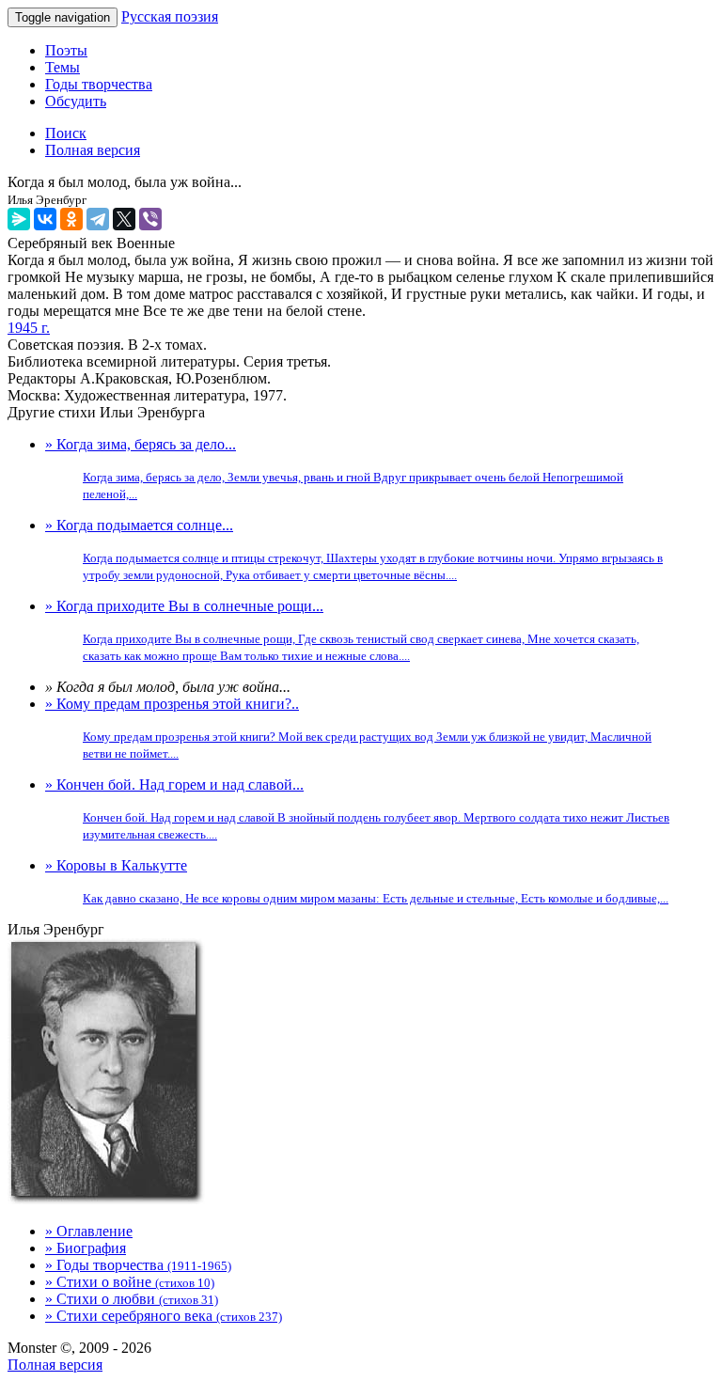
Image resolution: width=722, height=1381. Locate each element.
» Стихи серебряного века (163, 1316)
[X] (124, 219)
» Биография (85, 1248)
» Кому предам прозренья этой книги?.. (348, 728)
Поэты (66, 50)
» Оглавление (89, 1231)
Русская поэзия (169, 16)
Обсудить (75, 101)
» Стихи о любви (131, 1299)
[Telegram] (97, 219)
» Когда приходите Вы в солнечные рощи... (342, 630)
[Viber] (150, 219)
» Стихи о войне (129, 1282)
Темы (62, 67)
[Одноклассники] (71, 219)
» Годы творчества (138, 1265)
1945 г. (29, 328)
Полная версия (55, 1365)
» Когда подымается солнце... (354, 549)
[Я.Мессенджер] (19, 219)
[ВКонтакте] (45, 219)
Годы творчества (98, 84)
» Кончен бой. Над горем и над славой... (357, 809)
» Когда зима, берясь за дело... (334, 468)
